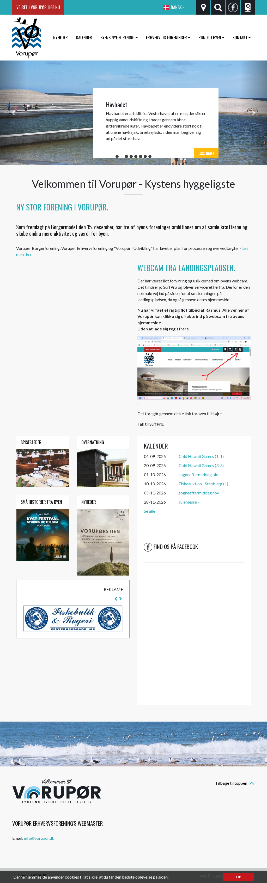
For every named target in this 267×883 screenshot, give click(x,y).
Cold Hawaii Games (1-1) (201, 456)
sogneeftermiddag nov (199, 492)
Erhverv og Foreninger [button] (166, 37)
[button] (13, 113)
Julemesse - (189, 501)
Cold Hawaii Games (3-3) (201, 465)
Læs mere (206, 153)
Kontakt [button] (240, 37)
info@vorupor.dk (39, 838)
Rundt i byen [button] (209, 37)
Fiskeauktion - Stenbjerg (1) (203, 483)
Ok (238, 877)
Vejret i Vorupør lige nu (38, 7)
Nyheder (60, 37)
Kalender (84, 37)
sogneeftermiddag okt (199, 474)
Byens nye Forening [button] (117, 37)
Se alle (149, 511)
